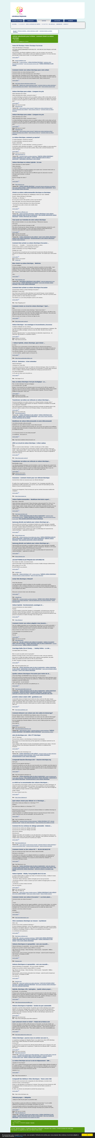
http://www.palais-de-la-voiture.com (23, 1034)
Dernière (32, 1122)
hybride (70, 20)
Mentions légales (20, 1128)
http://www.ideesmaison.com (22, 917)
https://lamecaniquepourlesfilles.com (23, 1002)
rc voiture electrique (23, 62)
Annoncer (59, 24)
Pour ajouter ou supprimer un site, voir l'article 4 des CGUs (26, 1129)
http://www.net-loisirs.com (21, 514)
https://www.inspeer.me (20, 496)
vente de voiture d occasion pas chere (31, 692)
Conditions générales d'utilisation (34, 1128)
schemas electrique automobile (32, 846)
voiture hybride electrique (26, 186)
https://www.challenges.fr (21, 797)
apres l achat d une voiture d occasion (35, 1057)
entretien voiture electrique (18, 239)
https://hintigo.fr (18, 620)
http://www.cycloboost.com (21, 936)
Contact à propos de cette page (65, 1128)
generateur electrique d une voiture (29, 159)
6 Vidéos (21, 41)
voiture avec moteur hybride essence (28, 892)
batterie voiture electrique (48, 574)
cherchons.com (18, 106)
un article (52, 24)
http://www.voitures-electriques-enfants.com (25, 83)
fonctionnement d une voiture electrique (42, 238)
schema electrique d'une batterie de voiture (29, 537)
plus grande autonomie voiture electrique (31, 518)
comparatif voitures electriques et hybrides (45, 186)
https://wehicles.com (20, 279)
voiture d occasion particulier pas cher (41, 693)
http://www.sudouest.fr (20, 1052)
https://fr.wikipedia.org (20, 1112)
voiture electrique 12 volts (35, 86)
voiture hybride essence (46, 893)
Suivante (28, 1122)
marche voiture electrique (45, 156)
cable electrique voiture (24, 730)
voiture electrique (17, 20)
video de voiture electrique (37, 575)
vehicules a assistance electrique (27, 938)
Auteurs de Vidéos (34, 24)
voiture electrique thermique (35, 62)
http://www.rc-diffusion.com (21, 212)
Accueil (14, 24)
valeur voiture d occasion (30, 645)
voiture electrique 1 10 (25, 574)
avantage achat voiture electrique (20, 600)
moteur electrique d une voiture (21, 157)
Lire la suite (15, 57)
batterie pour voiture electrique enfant (28, 85)
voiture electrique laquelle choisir (48, 86)
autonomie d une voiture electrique (33, 538)
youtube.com (18, 572)
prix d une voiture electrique (26, 284)
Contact (66, 24)
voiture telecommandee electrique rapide (31, 63)
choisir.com (17, 260)
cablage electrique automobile (46, 846)
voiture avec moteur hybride (33, 893)
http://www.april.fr (19, 640)
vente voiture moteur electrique (45, 416)
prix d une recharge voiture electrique (22, 755)
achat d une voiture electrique (21, 238)
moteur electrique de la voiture (28, 216)
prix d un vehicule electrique (20, 986)
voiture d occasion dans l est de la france (29, 1056)
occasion (57, 20)
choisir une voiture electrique (28, 822)
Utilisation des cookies (50, 1128)
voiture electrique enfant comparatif (26, 108)
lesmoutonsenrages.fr (20, 413)
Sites (27, 24)
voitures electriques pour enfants (20, 86)
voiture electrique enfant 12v (34, 109)
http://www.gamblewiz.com (21, 709)
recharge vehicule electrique (26, 984)
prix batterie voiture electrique (32, 732)
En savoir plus (19, 1136)
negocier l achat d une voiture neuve (29, 1114)
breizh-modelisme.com (20, 60)
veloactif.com (18, 597)
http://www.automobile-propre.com (23, 689)
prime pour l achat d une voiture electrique (29, 983)
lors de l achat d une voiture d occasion (31, 642)
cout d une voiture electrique (47, 237)
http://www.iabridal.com (20, 843)
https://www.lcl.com (19, 184)
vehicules (30, 20)
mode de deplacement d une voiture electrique (40, 600)
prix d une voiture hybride (19, 187)
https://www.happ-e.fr (20, 154)
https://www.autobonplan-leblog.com (23, 358)
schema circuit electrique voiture (18, 846)
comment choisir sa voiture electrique (47, 85)
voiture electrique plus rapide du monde (45, 822)
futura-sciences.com (20, 535)
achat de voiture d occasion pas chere (41, 867)
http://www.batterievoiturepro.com (23, 728)
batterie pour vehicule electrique (27, 416)
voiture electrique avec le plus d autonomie (39, 187)
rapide (44, 20)
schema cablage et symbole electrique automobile (28, 844)
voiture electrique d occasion (29, 282)
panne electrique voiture (47, 731)
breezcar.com (18, 961)
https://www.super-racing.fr (21, 321)
